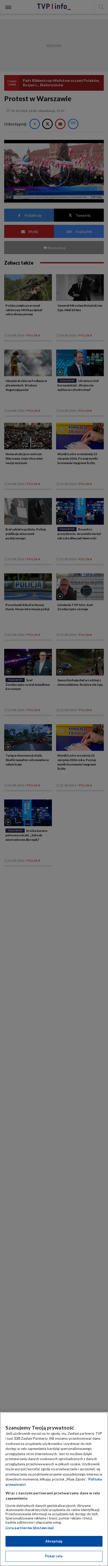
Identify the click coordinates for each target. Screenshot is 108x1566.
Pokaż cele (54, 1556)
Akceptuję (53, 1541)
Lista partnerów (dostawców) (29, 1528)
